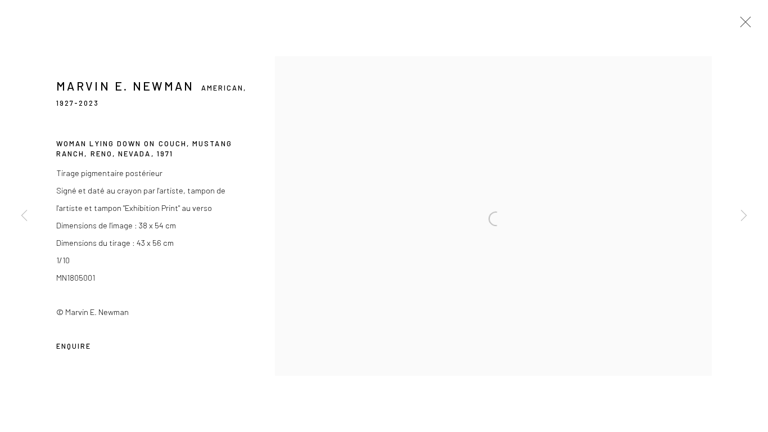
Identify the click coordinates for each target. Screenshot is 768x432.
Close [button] (742, 25)
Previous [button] (24, 216)
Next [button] (744, 216)
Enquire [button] (73, 345)
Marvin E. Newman (125, 86)
